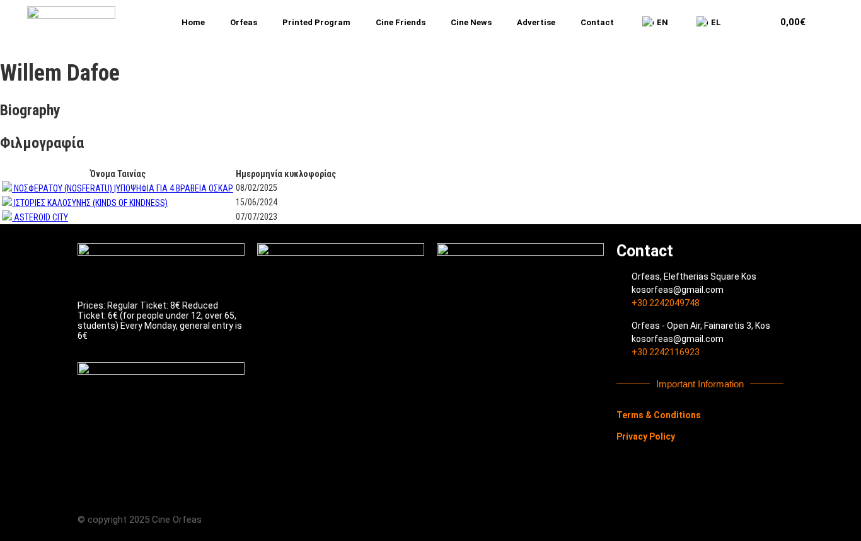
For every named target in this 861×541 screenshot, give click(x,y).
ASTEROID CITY (41, 217)
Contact (597, 22)
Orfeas (243, 22)
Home (193, 22)
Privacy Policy (645, 436)
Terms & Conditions (658, 415)
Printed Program (316, 22)
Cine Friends (400, 22)
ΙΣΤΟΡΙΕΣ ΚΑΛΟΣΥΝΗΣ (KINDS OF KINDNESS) (91, 203)
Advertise (536, 22)
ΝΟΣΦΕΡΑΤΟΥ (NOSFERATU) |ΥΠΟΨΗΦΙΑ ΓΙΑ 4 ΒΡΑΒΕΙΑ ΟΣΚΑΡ (123, 188)
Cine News (471, 22)
